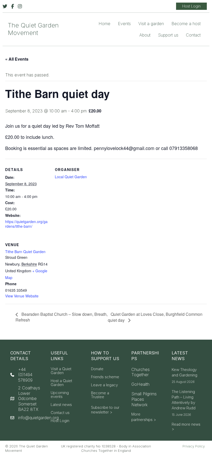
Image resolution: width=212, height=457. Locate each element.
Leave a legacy (104, 385)
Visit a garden (151, 23)
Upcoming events (60, 395)
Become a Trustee (100, 395)
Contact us (60, 413)
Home (104, 23)
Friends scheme (105, 377)
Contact (193, 35)
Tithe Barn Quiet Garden (25, 251)
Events (124, 23)
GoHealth (140, 384)
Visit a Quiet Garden (61, 371)
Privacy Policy (194, 446)
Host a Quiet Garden (61, 383)
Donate (97, 369)
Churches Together (140, 372)
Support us (168, 35)
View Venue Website (22, 295)
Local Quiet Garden (71, 176)
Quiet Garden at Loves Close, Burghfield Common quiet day (155, 317)
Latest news (61, 405)
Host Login (60, 421)
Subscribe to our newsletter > (105, 409)
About (144, 35)
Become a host (186, 23)
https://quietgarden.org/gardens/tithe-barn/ (26, 224)
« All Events (16, 59)
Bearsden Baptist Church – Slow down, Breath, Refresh (62, 317)
